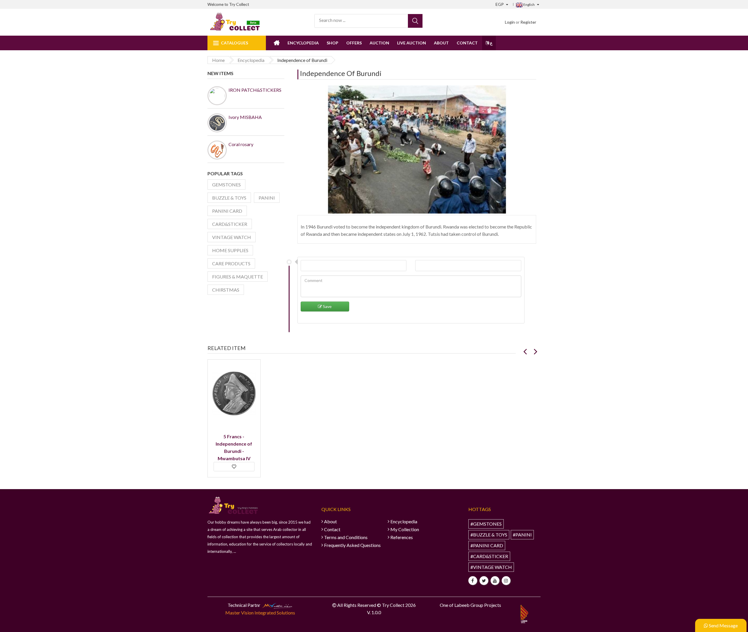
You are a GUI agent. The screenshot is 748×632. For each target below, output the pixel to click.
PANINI (267, 197)
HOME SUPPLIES (230, 250)
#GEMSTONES (486, 524)
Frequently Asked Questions (352, 545)
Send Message (723, 625)
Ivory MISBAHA (245, 117)
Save (327, 306)
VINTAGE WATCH (231, 237)
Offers (354, 42)
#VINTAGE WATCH (491, 567)
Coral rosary (240, 144)
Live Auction (411, 42)
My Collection (404, 529)
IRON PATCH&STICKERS (254, 90)
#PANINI (522, 534)
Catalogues (234, 42)
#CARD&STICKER (489, 556)
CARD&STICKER (229, 224)
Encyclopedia (303, 42)
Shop (332, 42)
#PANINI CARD (486, 545)
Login (510, 22)
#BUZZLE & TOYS (488, 534)
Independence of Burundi (341, 73)
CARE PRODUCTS (231, 263)
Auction (379, 42)
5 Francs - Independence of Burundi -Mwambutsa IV (234, 447)
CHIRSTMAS (225, 289)
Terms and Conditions (346, 537)
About (441, 42)
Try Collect (239, 4)
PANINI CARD (227, 211)
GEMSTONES (226, 184)
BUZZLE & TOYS (229, 197)
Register (528, 22)
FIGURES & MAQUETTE (237, 276)
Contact (467, 42)
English (529, 4)
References (401, 537)
